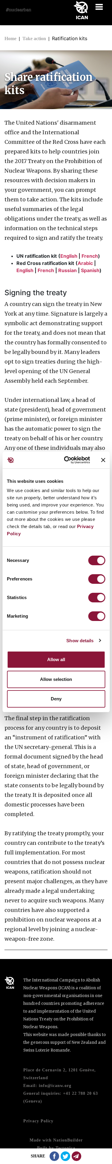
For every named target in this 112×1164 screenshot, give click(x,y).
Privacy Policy (38, 1121)
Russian (67, 270)
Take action (34, 38)
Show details (79, 640)
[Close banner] (103, 460)
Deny (56, 698)
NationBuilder (68, 1140)
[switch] (96, 579)
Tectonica (65, 1148)
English (68, 256)
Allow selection (56, 679)
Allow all (56, 659)
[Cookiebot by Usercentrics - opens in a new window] (67, 460)
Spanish (90, 270)
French (90, 256)
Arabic (85, 263)
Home (10, 38)
